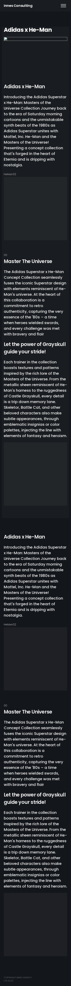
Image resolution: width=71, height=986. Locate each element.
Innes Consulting (18, 5)
